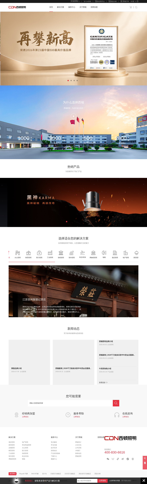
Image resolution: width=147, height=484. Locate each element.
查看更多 (102, 383)
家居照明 (12, 445)
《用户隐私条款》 (126, 481)
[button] (68, 80)
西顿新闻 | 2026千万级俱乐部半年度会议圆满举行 (73, 368)
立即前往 (25, 417)
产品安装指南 (55, 453)
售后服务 (54, 442)
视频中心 (54, 459)
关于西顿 (83, 7)
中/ (132, 1)
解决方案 (60, 7)
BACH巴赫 (35, 474)
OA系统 (88, 1)
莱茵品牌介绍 (16, 368)
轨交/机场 (25, 456)
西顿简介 (78, 442)
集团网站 (75, 1)
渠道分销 (114, 1)
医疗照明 (25, 451)
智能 (23, 459)
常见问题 (54, 445)
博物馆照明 (12, 459)
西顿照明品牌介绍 (106, 341)
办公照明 (25, 448)
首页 (51, 7)
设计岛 (44, 474)
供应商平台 (101, 1)
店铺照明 (12, 448)
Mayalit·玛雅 (23, 474)
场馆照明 (25, 453)
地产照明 (25, 442)
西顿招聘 (78, 456)
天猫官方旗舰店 (55, 474)
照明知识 (54, 451)
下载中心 (54, 456)
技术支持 (54, 448)
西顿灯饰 (126, 1)
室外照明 (12, 456)
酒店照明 (12, 442)
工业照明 (12, 453)
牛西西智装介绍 (105, 369)
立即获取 (102, 481)
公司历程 (78, 448)
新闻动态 (78, 453)
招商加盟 (94, 7)
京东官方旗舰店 (70, 474)
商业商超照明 (26, 445)
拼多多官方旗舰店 (85, 474)
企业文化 (78, 445)
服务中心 (71, 7)
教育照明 (12, 451)
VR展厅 (77, 451)
